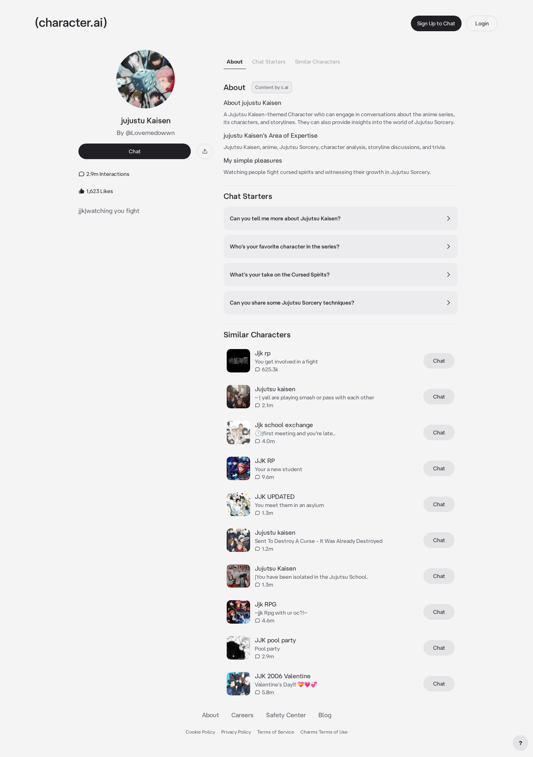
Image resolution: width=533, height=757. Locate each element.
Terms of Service (275, 731)
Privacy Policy (236, 731)
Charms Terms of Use (324, 731)
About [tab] (235, 62)
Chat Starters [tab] (269, 62)
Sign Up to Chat (436, 23)
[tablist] (341, 59)
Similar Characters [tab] (317, 62)
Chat (135, 151)
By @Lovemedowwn (146, 132)
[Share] (205, 151)
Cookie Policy (200, 731)
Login (482, 23)
